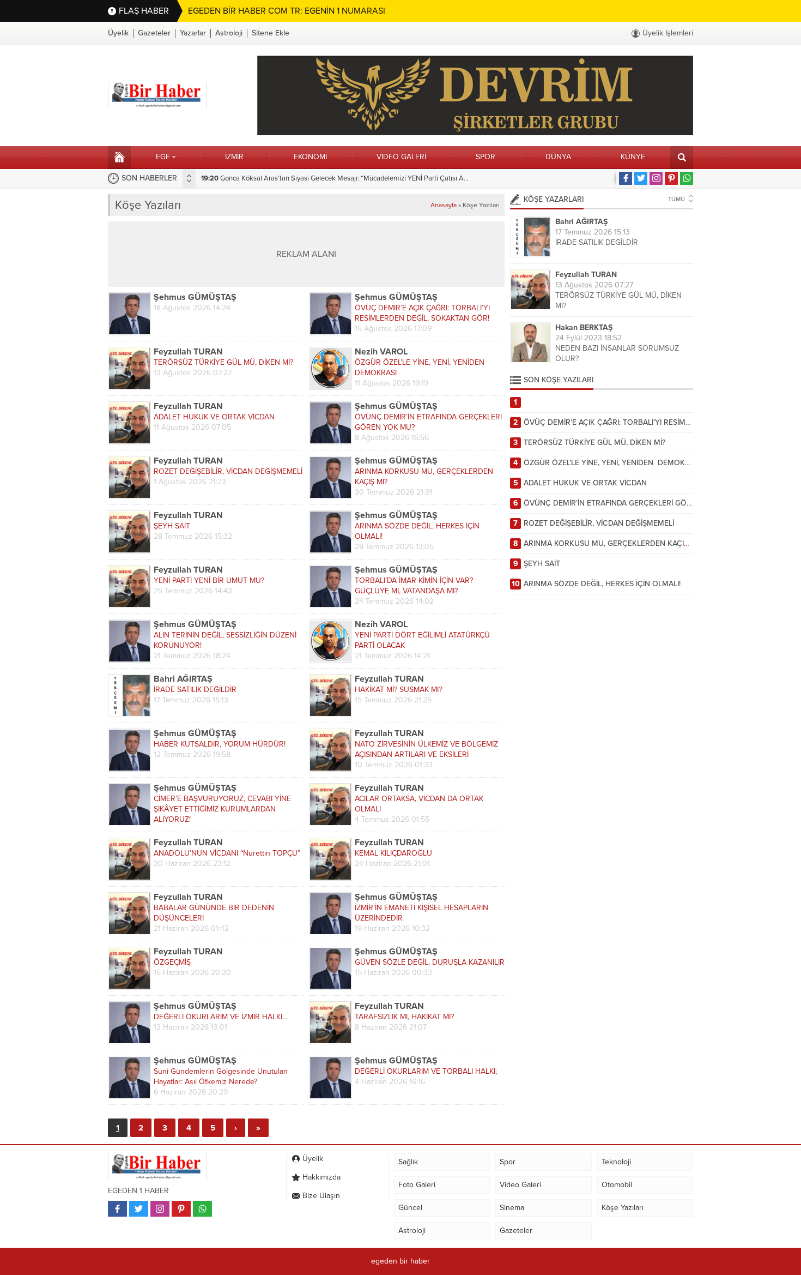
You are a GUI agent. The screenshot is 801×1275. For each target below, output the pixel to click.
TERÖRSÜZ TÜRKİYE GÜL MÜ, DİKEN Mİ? (223, 362)
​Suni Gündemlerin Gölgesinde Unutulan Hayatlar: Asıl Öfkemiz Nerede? (221, 1076)
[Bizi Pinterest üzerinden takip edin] (671, 178)
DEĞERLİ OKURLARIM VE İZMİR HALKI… (221, 1016)
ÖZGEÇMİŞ (172, 962)
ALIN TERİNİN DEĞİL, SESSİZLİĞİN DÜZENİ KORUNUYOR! (225, 640)
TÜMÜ (676, 199)
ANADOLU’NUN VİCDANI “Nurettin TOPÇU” (227, 853)
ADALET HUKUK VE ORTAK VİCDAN (214, 417)
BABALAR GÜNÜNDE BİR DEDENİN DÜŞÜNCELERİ (214, 913)
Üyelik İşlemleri (667, 33)
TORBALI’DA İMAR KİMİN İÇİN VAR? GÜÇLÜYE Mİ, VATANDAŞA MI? (414, 586)
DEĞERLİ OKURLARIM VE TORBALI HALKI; (426, 1071)
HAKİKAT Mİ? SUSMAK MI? (398, 689)
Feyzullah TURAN (188, 352)
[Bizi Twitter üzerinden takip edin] (640, 178)
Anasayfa (443, 205)
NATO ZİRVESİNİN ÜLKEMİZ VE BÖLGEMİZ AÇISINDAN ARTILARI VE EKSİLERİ (426, 749)
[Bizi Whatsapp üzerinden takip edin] (686, 178)
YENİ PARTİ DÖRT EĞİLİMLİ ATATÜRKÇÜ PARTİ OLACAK (422, 640)
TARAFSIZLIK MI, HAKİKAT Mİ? (404, 1016)
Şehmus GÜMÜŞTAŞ (195, 297)
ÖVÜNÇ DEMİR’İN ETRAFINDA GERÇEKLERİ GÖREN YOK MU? (428, 422)
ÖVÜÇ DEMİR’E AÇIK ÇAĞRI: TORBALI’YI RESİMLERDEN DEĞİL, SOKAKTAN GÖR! (422, 313)
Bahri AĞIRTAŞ (183, 679)
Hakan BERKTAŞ (583, 327)
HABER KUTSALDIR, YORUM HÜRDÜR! (220, 744)
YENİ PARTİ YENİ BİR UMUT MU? (209, 580)
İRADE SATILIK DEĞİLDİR (195, 689)
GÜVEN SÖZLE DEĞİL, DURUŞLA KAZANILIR (430, 962)
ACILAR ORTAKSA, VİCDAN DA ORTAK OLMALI (419, 804)
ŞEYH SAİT (172, 526)
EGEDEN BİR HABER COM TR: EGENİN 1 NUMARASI (286, 10)
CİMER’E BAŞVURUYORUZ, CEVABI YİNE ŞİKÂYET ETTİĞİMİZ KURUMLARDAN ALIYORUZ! (222, 809)
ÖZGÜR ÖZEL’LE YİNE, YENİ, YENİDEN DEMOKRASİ (421, 367)
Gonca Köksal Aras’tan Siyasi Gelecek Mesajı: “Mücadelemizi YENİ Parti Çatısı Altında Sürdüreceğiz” (363, 178)
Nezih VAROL (381, 352)
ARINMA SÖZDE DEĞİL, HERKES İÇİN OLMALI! (417, 531)
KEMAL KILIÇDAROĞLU (393, 853)
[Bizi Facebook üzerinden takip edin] (625, 178)
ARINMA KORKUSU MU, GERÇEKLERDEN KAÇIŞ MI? (424, 476)
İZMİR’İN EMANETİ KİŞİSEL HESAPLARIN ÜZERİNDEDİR (421, 913)
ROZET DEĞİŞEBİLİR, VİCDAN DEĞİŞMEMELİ (228, 471)
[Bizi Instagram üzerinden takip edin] (656, 178)
